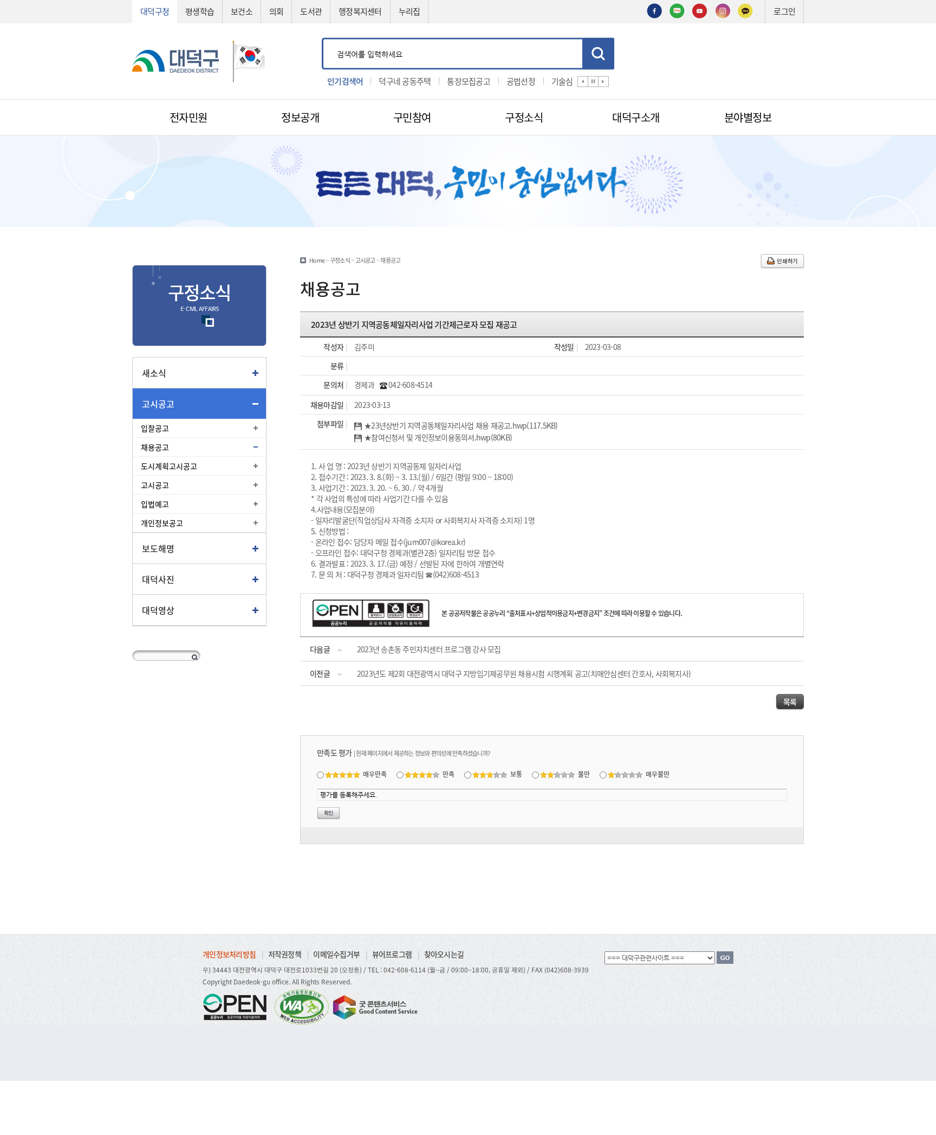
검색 (598, 53)
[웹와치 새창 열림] (302, 1006)
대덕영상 (158, 610)
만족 (448, 774)
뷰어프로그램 (392, 954)
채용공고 (155, 447)
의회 (276, 11)
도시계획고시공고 (169, 466)
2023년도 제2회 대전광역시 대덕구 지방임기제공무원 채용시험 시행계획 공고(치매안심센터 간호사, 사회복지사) (524, 673)
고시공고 (158, 403)
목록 (790, 701)
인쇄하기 (787, 261)
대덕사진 (158, 579)
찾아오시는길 (444, 954)
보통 (516, 774)
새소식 (154, 372)
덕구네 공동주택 (405, 80)
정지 (593, 81)
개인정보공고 (162, 522)
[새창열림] (654, 10)
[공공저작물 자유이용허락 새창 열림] (238, 1006)
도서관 (311, 11)
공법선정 (520, 80)
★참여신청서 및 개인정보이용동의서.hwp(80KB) (438, 437)
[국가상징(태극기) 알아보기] (249, 60)
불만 (584, 774)
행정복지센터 (360, 11)
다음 (603, 81)
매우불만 (658, 774)
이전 (582, 81)
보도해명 (158, 548)
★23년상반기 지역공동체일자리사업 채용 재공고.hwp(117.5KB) (461, 425)
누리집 (409, 11)
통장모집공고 (468, 80)
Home (316, 260)
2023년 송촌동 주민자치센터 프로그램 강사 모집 (429, 649)
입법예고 (155, 503)
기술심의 (565, 80)
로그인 (784, 11)
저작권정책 (284, 954)
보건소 (241, 11)
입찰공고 (155, 428)
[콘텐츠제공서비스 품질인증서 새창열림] (374, 1006)
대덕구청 (154, 11)
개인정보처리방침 (229, 954)
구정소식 (340, 260)
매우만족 (375, 774)
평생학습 (199, 11)
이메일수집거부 (336, 954)
